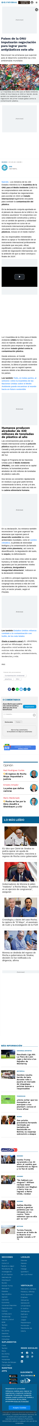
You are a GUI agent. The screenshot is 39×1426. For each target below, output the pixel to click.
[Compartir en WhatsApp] (17, 689)
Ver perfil (13, 169)
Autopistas (6, 1336)
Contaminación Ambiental (14, 675)
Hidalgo (24, 1269)
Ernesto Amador (11, 785)
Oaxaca (24, 1263)
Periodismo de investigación (7, 1270)
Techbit (4, 1325)
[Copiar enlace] (25, 689)
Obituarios (25, 1300)
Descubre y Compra (28, 1289)
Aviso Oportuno (27, 1294)
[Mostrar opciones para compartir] (36, 9)
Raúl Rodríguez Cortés (13, 770)
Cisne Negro (6, 1365)
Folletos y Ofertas (28, 1291)
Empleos (24, 1297)
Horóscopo (25, 1325)
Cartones (5, 1300)
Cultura (4, 1311)
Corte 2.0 (5, 1263)
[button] (24, 2)
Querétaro (24, 1271)
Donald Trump (7, 1286)
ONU (17, 679)
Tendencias (6, 1316)
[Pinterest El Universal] (32, 1357)
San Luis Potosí (27, 1274)
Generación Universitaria (25, 1304)
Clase (4, 1345)
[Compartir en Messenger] (21, 689)
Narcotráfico (6, 1294)
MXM (3, 1322)
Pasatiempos (26, 1322)
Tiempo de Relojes (9, 1362)
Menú (4, 1328)
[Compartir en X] (13, 689)
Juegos (23, 1320)
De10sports (25, 1311)
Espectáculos (7, 1308)
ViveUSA (24, 1317)
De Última (5, 1354)
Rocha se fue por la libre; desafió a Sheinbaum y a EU (14, 804)
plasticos (8, 679)
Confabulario (7, 1314)
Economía (5, 1302)
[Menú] (36, 2)
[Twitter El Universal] (32, 1353)
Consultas (5, 1339)
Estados (5, 1291)
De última (5, 1331)
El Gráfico (24, 1308)
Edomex (24, 1260)
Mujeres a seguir (8, 1266)
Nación (4, 1260)
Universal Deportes (9, 1305)
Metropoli (5, 1288)
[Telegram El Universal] (22, 1353)
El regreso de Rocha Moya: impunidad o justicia (14, 776)
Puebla (23, 1266)
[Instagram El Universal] (27, 1357)
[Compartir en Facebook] (9, 689)
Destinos (5, 1333)
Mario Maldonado (11, 798)
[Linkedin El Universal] (22, 1361)
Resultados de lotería (26, 1329)
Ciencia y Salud (8, 1319)
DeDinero (24, 1314)
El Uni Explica (7, 1274)
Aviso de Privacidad (21, 1401)
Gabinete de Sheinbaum (6, 1278)
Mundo (4, 162)
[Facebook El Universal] (27, 1353)
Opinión (8, 765)
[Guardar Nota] (29, 689)
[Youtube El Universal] (22, 1357)
